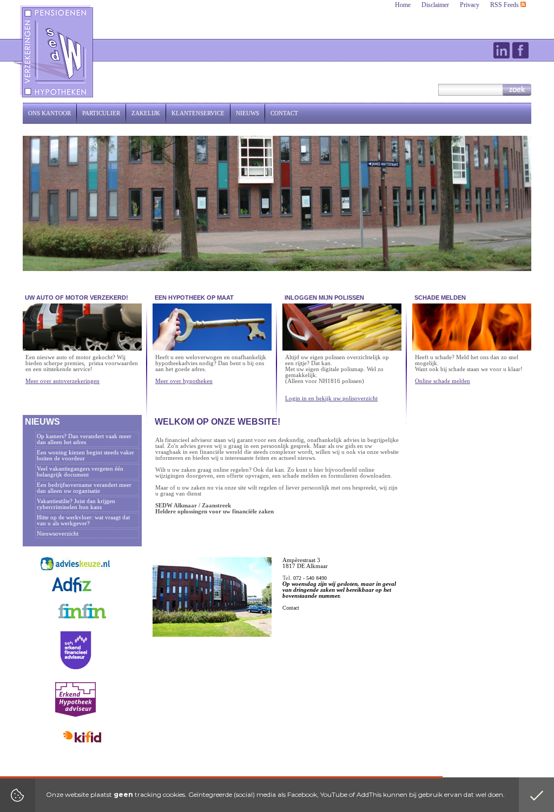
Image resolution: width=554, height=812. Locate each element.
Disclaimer (435, 5)
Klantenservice (198, 113)
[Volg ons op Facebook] (520, 50)
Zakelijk (145, 113)
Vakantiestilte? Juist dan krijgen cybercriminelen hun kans (76, 504)
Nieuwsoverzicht (57, 534)
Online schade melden (442, 381)
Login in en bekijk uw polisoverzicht (331, 398)
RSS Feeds (505, 5)
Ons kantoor (49, 113)
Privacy (469, 5)
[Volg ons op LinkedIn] (501, 50)
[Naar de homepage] (54, 51)
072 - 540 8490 (310, 578)
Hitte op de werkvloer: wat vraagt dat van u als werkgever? (83, 520)
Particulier (101, 113)
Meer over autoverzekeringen (62, 381)
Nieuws (247, 113)
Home (403, 5)
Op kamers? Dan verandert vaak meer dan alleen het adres (84, 439)
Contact (284, 113)
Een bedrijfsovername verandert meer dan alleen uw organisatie (84, 488)
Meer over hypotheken (184, 381)
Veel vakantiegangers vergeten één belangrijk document (80, 472)
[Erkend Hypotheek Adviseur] (75, 715)
